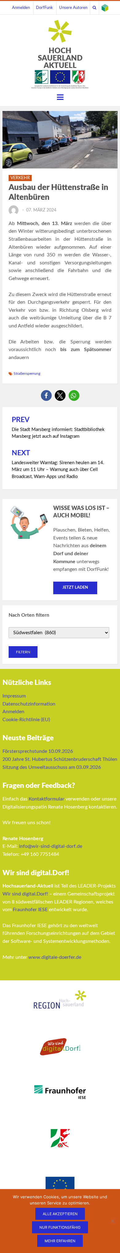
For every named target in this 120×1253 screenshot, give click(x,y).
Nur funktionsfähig (60, 1227)
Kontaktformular (46, 798)
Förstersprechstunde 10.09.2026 (37, 751)
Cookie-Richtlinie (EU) (26, 719)
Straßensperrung (27, 373)
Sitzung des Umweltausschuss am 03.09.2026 (51, 767)
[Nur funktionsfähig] (112, 1221)
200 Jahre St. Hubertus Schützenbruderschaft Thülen (59, 759)
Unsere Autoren (73, 8)
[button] (46, 395)
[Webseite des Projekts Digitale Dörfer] (105, 7)
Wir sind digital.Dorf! (25, 893)
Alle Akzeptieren (60, 1213)
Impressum (14, 696)
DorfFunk (44, 8)
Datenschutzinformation (28, 704)
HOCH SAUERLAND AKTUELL (60, 58)
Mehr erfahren (60, 1241)
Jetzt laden (75, 588)
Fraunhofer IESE (30, 909)
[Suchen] (94, 7)
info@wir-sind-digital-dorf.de (50, 846)
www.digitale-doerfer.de (54, 957)
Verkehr (20, 178)
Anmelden (21, 8)
